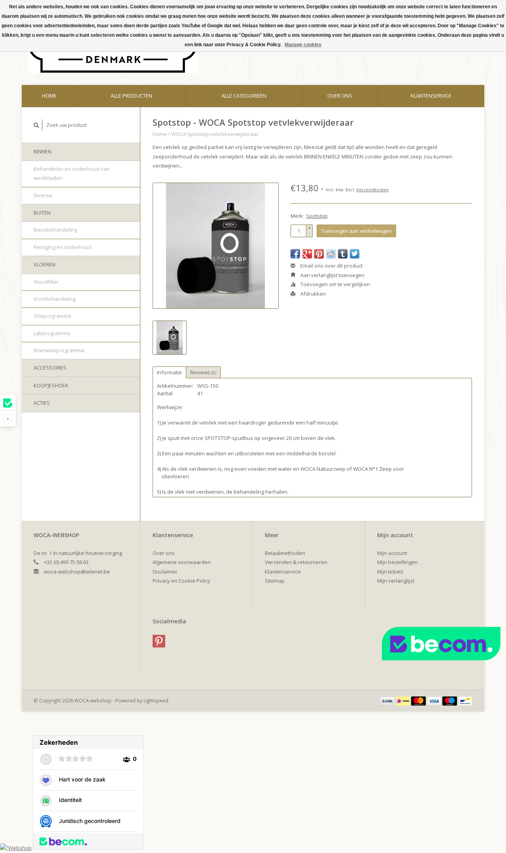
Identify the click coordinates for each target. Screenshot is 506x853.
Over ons (339, 95)
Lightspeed (155, 700)
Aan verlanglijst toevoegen (331, 275)
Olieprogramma (52, 315)
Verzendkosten (372, 189)
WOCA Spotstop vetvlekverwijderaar (215, 134)
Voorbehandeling (55, 298)
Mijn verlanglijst (395, 580)
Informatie (169, 372)
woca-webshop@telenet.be (77, 571)
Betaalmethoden (285, 553)
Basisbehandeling (55, 229)
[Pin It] (319, 254)
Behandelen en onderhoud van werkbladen (72, 173)
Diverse (43, 195)
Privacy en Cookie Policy (181, 580)
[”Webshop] (16, 847)
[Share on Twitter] (354, 254)
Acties (42, 402)
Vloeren (44, 264)
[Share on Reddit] (331, 254)
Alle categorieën (243, 95)
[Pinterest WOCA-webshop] (159, 641)
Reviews (203, 372)
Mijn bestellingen (397, 562)
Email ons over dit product (331, 265)
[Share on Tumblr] (342, 254)
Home (49, 95)
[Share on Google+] (307, 254)
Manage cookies (303, 44)
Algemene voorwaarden (182, 562)
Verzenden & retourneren (296, 562)
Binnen (42, 151)
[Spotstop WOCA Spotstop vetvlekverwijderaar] (215, 245)
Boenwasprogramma (59, 350)
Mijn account (392, 553)
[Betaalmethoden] (388, 700)
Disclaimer (165, 571)
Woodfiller (46, 281)
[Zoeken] (36, 125)
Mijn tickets (390, 571)
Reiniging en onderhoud (62, 247)
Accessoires (50, 367)
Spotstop (317, 215)
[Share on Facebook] (295, 254)
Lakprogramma (52, 333)
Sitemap (275, 580)
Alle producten (131, 95)
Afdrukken (312, 293)
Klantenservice (431, 95)
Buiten (42, 212)
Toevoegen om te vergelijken (334, 284)
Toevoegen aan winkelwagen (356, 230)
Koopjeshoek (51, 385)
